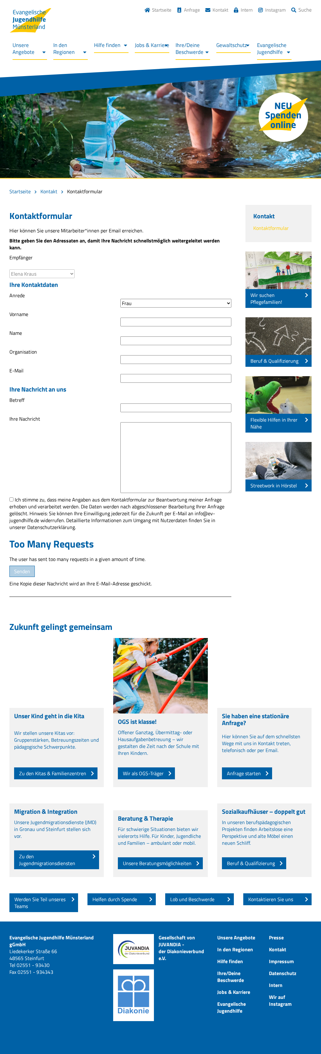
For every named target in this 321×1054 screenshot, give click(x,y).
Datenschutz (282, 973)
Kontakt (220, 9)
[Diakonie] (133, 995)
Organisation (23, 352)
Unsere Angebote (23, 48)
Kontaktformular (271, 228)
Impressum (281, 961)
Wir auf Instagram (280, 1000)
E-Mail (16, 370)
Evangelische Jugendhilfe (272, 48)
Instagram (275, 9)
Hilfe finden (107, 45)
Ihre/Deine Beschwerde (189, 48)
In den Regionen (64, 48)
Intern (247, 9)
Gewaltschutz (231, 45)
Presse (276, 937)
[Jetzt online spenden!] (283, 117)
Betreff (16, 400)
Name (15, 333)
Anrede (17, 295)
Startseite (161, 9)
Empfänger (21, 257)
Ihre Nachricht (24, 419)
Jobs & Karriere (152, 45)
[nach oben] (304, 1037)
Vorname (18, 314)
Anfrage (192, 9)
